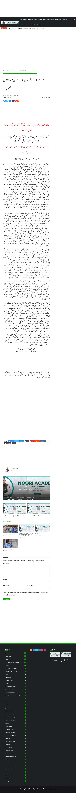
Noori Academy (15, 467)
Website (30, 585)
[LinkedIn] (10, 101)
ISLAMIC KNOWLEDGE (26, 73)
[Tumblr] (13, 101)
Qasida (7, 760)
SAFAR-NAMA (8, 769)
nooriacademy (49, 788)
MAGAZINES (8, 665)
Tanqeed (7, 683)
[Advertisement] (38, 8)
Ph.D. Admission (53, 659)
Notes (35, 19)
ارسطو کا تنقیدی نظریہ (38, 533)
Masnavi (7, 723)
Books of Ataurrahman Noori (11, 735)
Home (21, 19)
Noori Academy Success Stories (12, 766)
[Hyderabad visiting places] (10, 543)
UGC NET (7, 702)
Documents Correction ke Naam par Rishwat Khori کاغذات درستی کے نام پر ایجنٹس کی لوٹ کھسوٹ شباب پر (26, 534)
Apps (31, 24)
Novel (7, 778)
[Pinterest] (15, 101)
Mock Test (21, 24)
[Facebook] (4, 101)
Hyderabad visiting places (8, 549)
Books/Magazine (50, 19)
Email (6, 585)
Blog (35, 24)
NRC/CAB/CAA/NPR (9, 711)
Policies (38, 24)
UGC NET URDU (8, 656)
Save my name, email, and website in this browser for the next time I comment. (26, 593)
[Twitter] (7, 101)
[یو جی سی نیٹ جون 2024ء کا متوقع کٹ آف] (66, 654)
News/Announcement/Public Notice (13, 717)
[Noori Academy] (10, 22)
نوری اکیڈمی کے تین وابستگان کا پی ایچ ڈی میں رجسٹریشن (26, 489)
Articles (39, 19)
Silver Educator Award (15, 28)
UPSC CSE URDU (9, 747)
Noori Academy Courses (10, 741)
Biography (19, 73)
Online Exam (65, 19)
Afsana (7, 772)
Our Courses (30, 19)
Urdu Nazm (8, 744)
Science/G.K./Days (9, 750)
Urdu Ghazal (8, 699)
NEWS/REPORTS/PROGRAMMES (12, 668)
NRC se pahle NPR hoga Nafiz (9, 534)
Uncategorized (8, 781)
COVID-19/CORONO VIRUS (11, 732)
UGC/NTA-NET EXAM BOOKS (11, 775)
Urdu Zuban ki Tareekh (10, 729)
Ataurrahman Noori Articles (12, 73)
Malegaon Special (9, 690)
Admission (25, 19)
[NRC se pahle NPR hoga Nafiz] (10, 529)
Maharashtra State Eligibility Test (14, 662)
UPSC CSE (7, 763)
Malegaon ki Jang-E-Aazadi (11, 720)
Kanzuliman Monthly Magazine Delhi (13, 696)
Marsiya (7, 753)
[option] (26, 488)
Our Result (8, 738)
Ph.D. (44, 19)
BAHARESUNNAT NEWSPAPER (11, 686)
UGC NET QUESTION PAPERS (11, 757)
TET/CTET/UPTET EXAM (10, 693)
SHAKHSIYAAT (33, 73)
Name (5, 579)
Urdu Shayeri (27, 24)
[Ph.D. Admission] (55, 654)
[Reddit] (18, 101)
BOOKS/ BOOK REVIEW (10, 714)
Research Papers (58, 19)
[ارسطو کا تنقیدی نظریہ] (42, 528)
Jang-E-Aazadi (8, 708)
